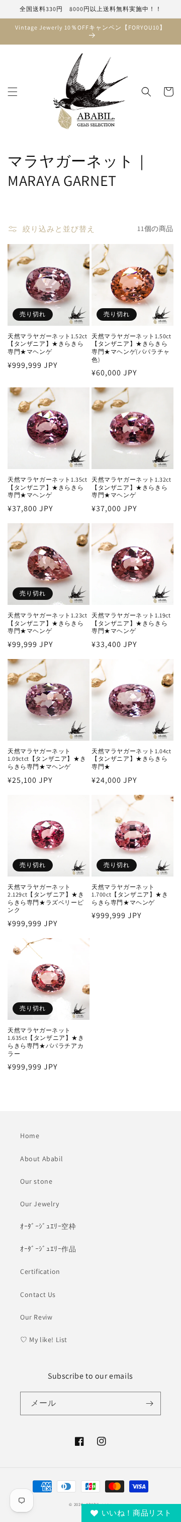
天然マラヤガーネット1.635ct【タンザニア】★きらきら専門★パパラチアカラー (46, 1041)
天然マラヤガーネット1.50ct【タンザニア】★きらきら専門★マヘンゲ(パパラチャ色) (131, 347)
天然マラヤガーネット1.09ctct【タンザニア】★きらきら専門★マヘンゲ (47, 758)
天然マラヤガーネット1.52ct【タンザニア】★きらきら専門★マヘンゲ (47, 343)
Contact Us (38, 1294)
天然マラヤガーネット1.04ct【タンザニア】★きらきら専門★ (131, 758)
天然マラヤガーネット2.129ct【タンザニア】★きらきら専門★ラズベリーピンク (46, 898)
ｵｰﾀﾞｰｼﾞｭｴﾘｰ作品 (48, 1248)
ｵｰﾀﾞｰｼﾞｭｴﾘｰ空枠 (48, 1226)
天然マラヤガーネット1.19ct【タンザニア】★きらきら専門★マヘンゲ (131, 622)
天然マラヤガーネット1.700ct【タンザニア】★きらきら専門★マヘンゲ (130, 894)
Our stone (36, 1181)
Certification (40, 1271)
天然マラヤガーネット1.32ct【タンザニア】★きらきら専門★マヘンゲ (131, 487)
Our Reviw (36, 1317)
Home (29, 1135)
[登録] (149, 1403)
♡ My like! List (43, 1339)
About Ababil (41, 1158)
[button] (13, 92)
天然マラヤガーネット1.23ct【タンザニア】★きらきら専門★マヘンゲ (47, 622)
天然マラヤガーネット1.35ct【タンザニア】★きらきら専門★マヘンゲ (47, 487)
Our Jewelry (39, 1203)
